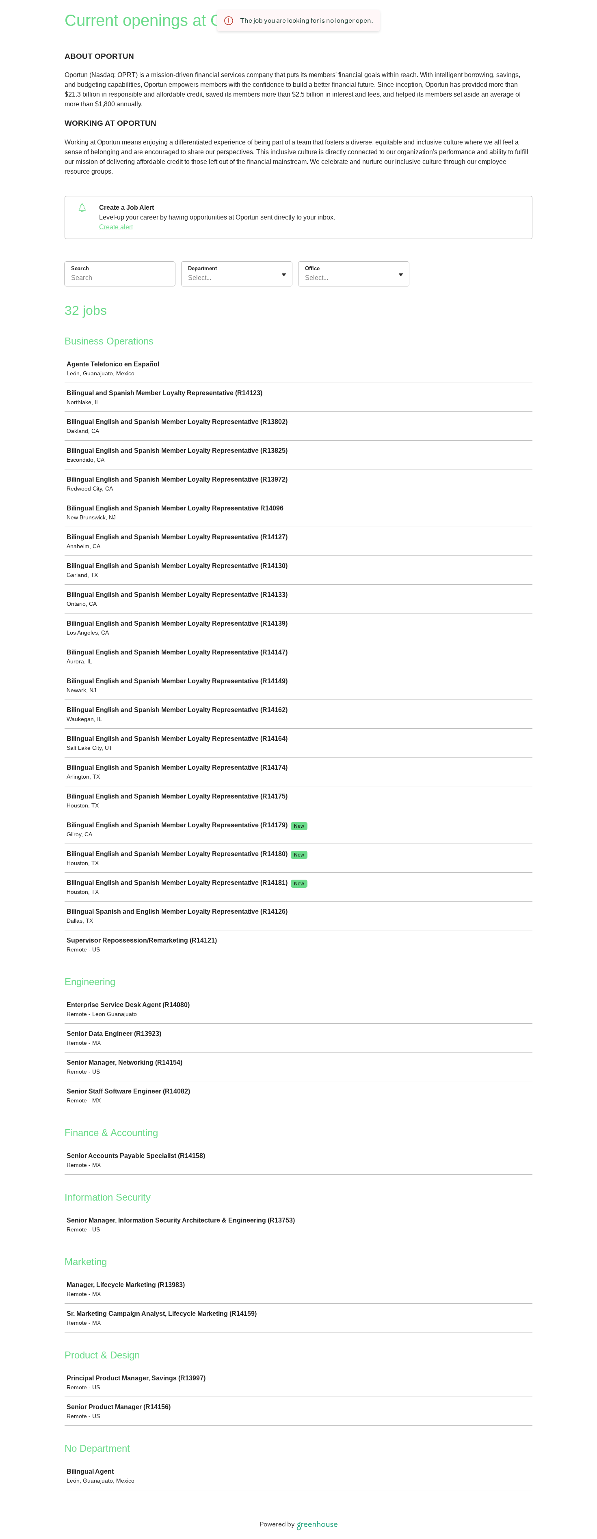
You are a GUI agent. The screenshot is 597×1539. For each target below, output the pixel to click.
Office (312, 268)
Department (202, 268)
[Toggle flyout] (284, 275)
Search (80, 268)
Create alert (116, 227)
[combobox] (189, 277)
